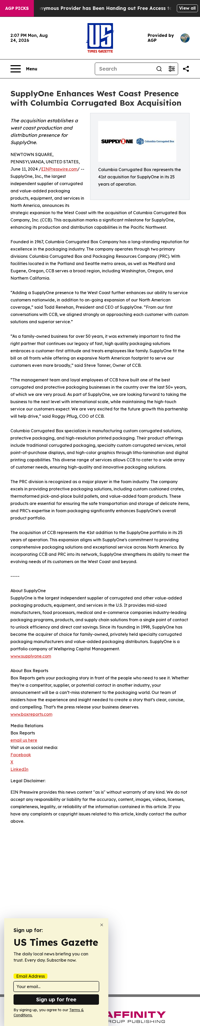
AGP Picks (17, 8)
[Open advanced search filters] (171, 69)
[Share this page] (186, 69)
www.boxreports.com (31, 714)
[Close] (101, 924)
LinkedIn (19, 769)
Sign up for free (56, 999)
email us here (23, 740)
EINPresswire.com (59, 169)
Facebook (20, 754)
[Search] (159, 69)
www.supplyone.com (30, 656)
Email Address (30, 976)
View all (187, 8)
